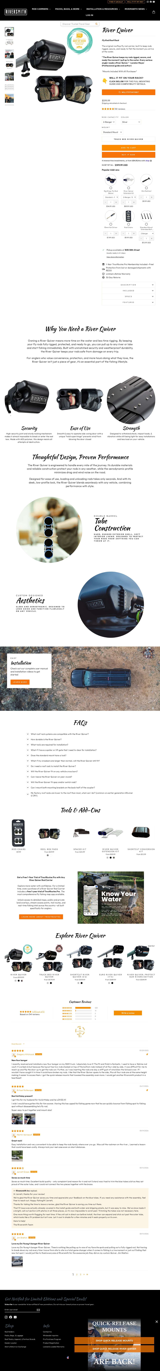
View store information (115, 257)
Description (128, 285)
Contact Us (47, 1332)
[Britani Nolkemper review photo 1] (17, 1118)
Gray (48, 855)
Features (128, 302)
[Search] (96, 24)
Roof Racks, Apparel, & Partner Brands (20, 1339)
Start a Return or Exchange (15, 1347)
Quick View (111, 180)
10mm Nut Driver (110, 227)
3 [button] (80, 1274)
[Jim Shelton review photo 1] (17, 1261)
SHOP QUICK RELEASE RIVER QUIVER (114, 1349)
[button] (108, 109)
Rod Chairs (128, 227)
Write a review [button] (127, 1013)
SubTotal (108, 165)
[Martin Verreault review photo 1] (17, 1156)
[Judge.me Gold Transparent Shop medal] (80, 1031)
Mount (106, 127)
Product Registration (51, 1343)
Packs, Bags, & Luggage (14, 1335)
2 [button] (76, 1274)
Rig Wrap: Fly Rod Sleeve (111, 192)
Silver (107, 858)
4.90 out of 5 (38, 1011)
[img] (18, 1050)
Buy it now (128, 155)
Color (125, 117)
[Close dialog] (156, 1321)
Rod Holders (9, 1332)
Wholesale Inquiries (50, 1335)
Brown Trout (51, 855)
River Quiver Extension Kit (129, 192)
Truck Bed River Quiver (128, 139)
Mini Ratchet (146, 191)
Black (111, 858)
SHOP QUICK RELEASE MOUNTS (114, 1340)
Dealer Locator (11, 1343)
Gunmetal (114, 858)
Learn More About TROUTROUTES (41, 917)
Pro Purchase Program (52, 1339)
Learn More (20, 682)
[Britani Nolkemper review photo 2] (29, 1118)
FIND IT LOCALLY (116, 2)
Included (128, 291)
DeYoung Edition (22, 981)
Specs (128, 296)
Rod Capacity (110, 117)
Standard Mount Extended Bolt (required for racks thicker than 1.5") (146, 230)
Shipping (105, 103)
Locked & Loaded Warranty (53, 1347)
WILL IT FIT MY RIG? (135, 2)
